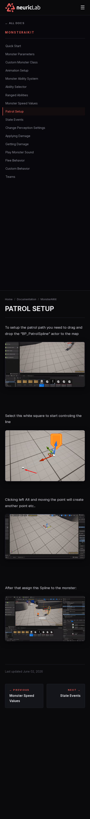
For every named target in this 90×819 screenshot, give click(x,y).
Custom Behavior (17, 168)
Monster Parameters (20, 54)
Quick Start (13, 46)
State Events (14, 119)
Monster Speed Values (21, 103)
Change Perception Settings (25, 127)
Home (9, 299)
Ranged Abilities (16, 95)
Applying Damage (17, 136)
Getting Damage (17, 144)
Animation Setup (16, 70)
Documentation (26, 299)
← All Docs (14, 23)
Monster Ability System (21, 78)
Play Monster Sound (19, 152)
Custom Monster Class (21, 62)
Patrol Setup (14, 111)
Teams (10, 176)
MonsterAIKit (49, 299)
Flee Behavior (15, 160)
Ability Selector (16, 86)
